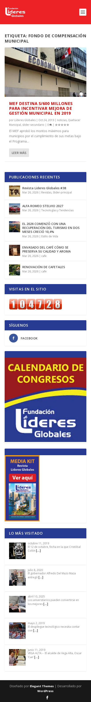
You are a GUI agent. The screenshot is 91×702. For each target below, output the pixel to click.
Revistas (46, 192)
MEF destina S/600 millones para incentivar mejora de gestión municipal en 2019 (41, 108)
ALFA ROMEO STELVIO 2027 (42, 206)
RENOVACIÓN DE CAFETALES (43, 267)
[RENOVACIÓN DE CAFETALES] (14, 269)
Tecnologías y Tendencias (57, 210)
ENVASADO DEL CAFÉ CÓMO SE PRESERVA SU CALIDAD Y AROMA (46, 249)
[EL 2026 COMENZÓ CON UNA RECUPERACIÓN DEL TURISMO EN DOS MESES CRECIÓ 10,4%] (14, 226)
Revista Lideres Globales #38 (44, 188)
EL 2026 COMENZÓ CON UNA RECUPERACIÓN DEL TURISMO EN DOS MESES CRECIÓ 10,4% (51, 228)
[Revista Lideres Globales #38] (14, 191)
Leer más (19, 153)
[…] (38, 550)
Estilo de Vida (49, 236)
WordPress (45, 691)
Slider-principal (62, 192)
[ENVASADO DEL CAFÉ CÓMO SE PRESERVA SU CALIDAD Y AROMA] (14, 250)
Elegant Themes (42, 686)
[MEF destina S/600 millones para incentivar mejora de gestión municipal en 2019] (46, 72)
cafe (44, 256)
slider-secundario (33, 125)
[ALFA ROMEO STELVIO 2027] (14, 208)
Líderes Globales (25, 120)
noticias (62, 120)
